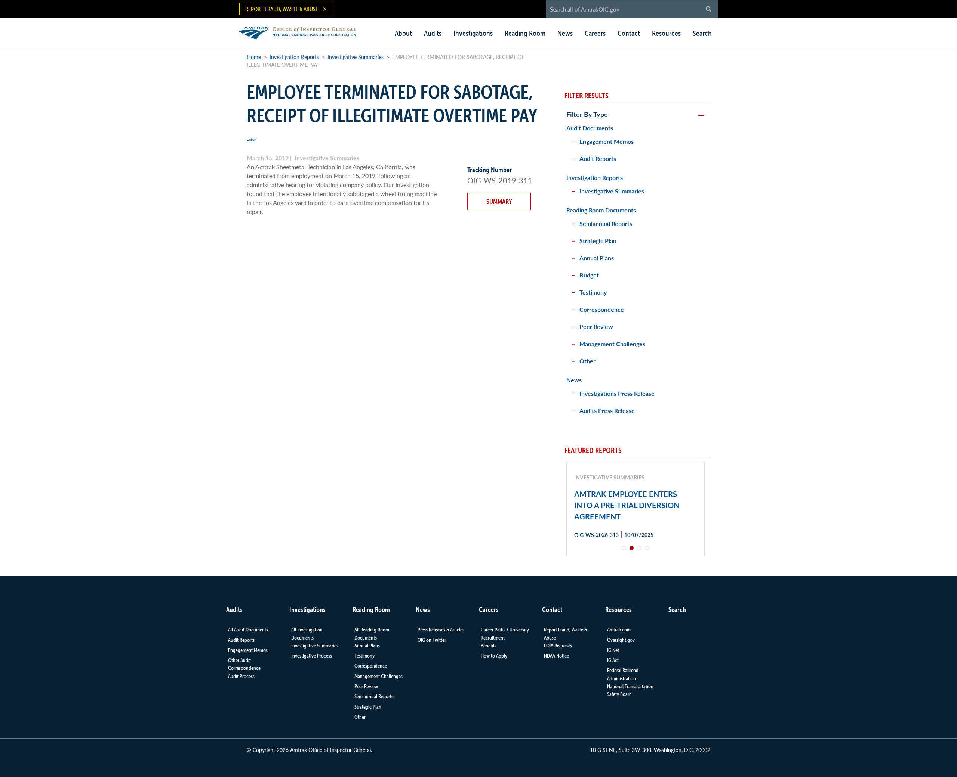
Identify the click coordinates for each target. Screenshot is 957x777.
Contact (629, 33)
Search (702, 33)
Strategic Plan (597, 240)
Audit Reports (597, 158)
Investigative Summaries (355, 56)
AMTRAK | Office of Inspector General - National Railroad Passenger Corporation (301, 32)
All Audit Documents (248, 629)
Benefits (488, 645)
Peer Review (596, 326)
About (403, 33)
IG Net (613, 650)
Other (587, 361)
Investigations (473, 33)
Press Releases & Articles (441, 629)
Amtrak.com (619, 629)
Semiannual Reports (605, 223)
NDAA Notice (556, 655)
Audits (432, 33)
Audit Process (241, 676)
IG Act (613, 660)
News (565, 33)
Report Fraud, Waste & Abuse (281, 9)
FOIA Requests (558, 645)
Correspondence (601, 309)
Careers (595, 33)
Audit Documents (589, 128)
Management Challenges (612, 343)
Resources (666, 33)
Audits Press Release (607, 410)
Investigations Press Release (617, 393)
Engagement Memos (606, 141)
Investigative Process (311, 655)
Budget (589, 275)
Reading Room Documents (601, 210)
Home (254, 56)
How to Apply (494, 655)
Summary (499, 201)
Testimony (593, 292)
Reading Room (525, 33)
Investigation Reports (294, 56)
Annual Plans (596, 258)
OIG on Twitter (432, 640)
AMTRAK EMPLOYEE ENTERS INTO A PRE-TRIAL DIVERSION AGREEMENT (626, 505)
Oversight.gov (621, 640)
